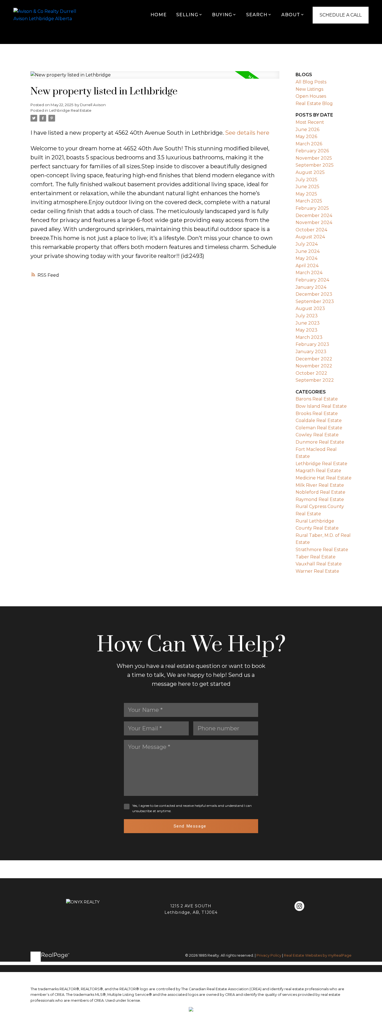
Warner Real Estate (317, 571)
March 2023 (309, 337)
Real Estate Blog (314, 103)
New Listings (309, 89)
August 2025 (310, 172)
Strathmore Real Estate (322, 549)
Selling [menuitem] (187, 14)
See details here (247, 132)
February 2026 (312, 150)
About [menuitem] (290, 14)
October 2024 (311, 229)
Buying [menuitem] (222, 14)
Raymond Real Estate (320, 499)
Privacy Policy (268, 955)
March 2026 (309, 143)
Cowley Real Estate (317, 434)
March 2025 (309, 201)
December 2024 (314, 215)
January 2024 (311, 287)
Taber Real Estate (316, 557)
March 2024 (309, 272)
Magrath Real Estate (318, 470)
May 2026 (306, 136)
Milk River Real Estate (320, 485)
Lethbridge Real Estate (70, 110)
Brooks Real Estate (317, 413)
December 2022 (314, 359)
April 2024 (307, 265)
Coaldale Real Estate (319, 420)
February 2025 (312, 208)
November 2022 (314, 366)
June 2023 (308, 323)
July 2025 (306, 179)
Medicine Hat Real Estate (324, 478)
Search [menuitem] (257, 14)
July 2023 (307, 315)
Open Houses (311, 96)
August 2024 (310, 236)
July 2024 (307, 244)
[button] (299, 906)
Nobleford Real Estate (320, 492)
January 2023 (311, 351)
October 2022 (311, 373)
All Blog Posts (311, 82)
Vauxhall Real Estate (319, 564)
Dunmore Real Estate (320, 442)
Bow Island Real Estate (321, 406)
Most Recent (310, 122)
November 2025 (314, 158)
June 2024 (308, 251)
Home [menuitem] (158, 14)
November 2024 (314, 222)
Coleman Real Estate (319, 427)
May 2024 (306, 258)
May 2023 (306, 330)
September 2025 (315, 165)
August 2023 (310, 308)
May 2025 (306, 194)
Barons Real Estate (317, 399)
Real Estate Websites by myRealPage (318, 955)
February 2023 (312, 344)
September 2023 (315, 301)
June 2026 (307, 129)
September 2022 (315, 380)
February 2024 (312, 280)
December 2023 (314, 294)
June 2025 (307, 186)
